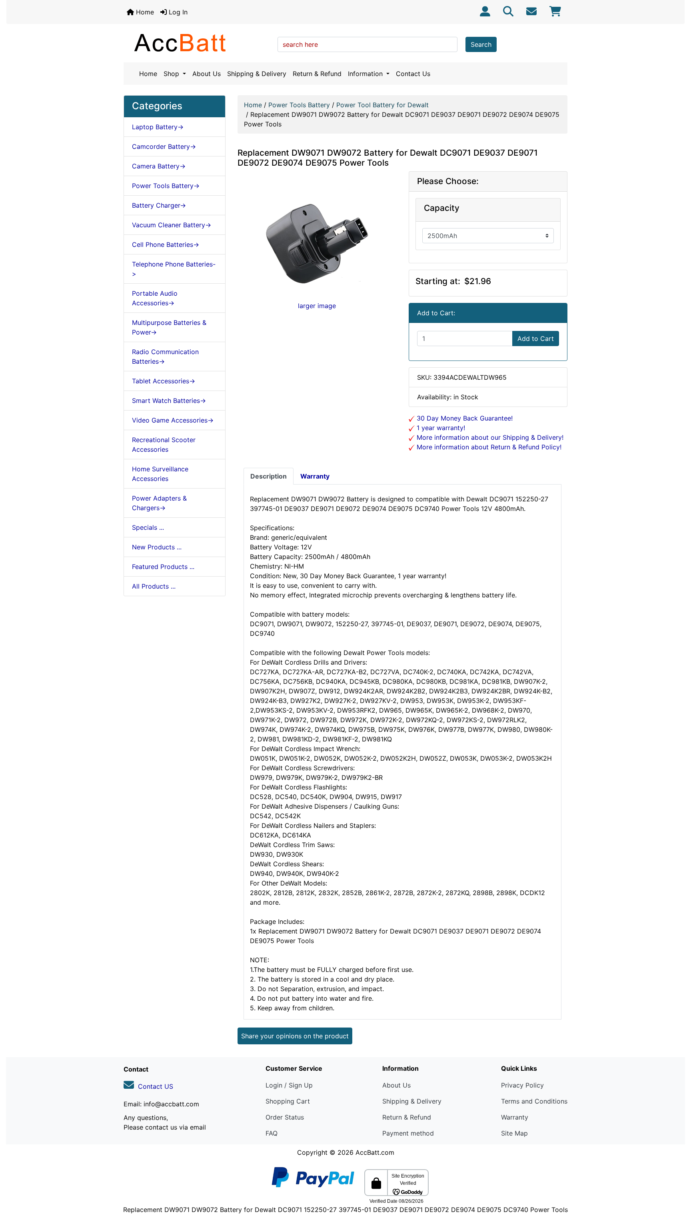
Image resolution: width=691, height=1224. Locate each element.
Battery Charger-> (159, 205)
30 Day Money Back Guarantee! (464, 418)
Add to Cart (535, 339)
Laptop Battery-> (158, 127)
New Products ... (157, 547)
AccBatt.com (374, 1152)
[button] (676, 1184)
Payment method (408, 1133)
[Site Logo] (198, 42)
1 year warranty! (440, 428)
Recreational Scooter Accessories (164, 444)
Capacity (441, 208)
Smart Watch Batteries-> (169, 401)
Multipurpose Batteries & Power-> (169, 327)
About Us (206, 74)
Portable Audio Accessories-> (155, 298)
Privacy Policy (522, 1085)
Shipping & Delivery (256, 74)
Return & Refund (317, 74)
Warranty (514, 1117)
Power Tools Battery (299, 105)
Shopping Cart (288, 1101)
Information (366, 74)
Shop (172, 74)
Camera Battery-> (159, 166)
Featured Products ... (163, 567)
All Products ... (154, 586)
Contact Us (413, 74)
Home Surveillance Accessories (160, 474)
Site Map (514, 1133)
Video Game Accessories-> (173, 420)
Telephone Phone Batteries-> (174, 269)
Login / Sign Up (289, 1085)
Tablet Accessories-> (163, 381)
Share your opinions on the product (295, 1036)
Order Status (285, 1117)
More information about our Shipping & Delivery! (489, 437)
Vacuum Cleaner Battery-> (171, 225)
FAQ (272, 1133)
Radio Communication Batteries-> (165, 356)
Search (481, 44)
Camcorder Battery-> (164, 146)
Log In (177, 12)
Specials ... (148, 527)
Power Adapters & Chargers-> (159, 503)
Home (144, 12)
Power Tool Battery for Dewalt (382, 105)
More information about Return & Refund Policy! (488, 447)
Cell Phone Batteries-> (165, 244)
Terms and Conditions (534, 1101)
